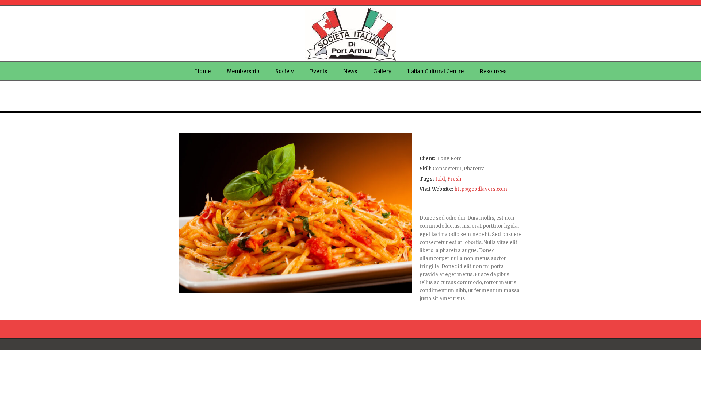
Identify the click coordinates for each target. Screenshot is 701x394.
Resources (493, 71)
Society (284, 71)
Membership (243, 71)
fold (440, 179)
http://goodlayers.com (481, 189)
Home (203, 71)
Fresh (454, 179)
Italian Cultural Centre (435, 71)
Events (318, 71)
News (350, 71)
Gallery (382, 71)
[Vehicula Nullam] (295, 291)
